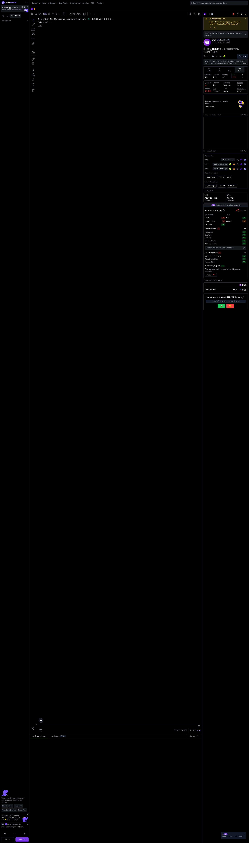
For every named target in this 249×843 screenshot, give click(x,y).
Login (7, 840)
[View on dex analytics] (237, 159)
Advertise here (209, 151)
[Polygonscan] (241, 159)
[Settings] (24, 833)
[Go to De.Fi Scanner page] (217, 253)
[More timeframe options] (246, 69)
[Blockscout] (245, 159)
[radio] (235, 290)
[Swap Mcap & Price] (204, 52)
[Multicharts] (5, 833)
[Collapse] (26, 2)
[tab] (39, 736)
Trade (241, 56)
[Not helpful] (215, 27)
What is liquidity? (231, 24)
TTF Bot (222, 186)
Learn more (242, 63)
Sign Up (22, 839)
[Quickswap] (212, 14)
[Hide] (245, 210)
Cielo (229, 177)
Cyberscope (210, 186)
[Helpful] (210, 27)
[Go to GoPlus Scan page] (216, 228)
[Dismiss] (27, 7)
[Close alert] (245, 19)
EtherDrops (210, 177)
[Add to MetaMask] (234, 164)
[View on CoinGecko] (224, 56)
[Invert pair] (228, 40)
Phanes (221, 177)
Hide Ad (243, 115)
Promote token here (211, 115)
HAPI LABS (232, 186)
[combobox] (219, 3)
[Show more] (245, 228)
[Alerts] (15, 833)
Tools (99, 3)
